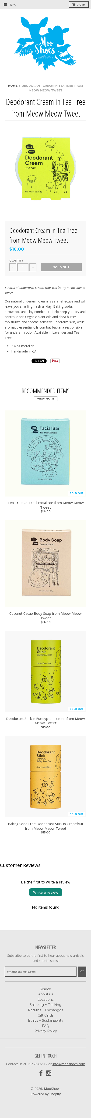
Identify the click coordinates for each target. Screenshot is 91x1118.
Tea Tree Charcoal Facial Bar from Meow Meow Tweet (45, 505)
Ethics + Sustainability (45, 1020)
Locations (45, 999)
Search (45, 989)
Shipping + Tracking (45, 1005)
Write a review (45, 892)
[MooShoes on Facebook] (41, 1073)
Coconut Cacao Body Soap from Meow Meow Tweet (45, 615)
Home (13, 85)
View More (45, 398)
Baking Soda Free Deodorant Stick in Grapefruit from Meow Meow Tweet (45, 826)
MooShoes (52, 1088)
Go (82, 971)
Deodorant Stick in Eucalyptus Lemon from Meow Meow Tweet (45, 720)
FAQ (45, 1026)
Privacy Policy (45, 1031)
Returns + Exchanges (45, 1010)
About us (45, 994)
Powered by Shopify (46, 1094)
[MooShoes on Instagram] (49, 1073)
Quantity (16, 260)
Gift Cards (45, 1015)
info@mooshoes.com (68, 1064)
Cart (81, 4)
